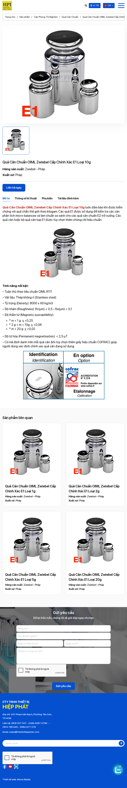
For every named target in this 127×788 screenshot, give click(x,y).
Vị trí (96, 5)
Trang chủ (10, 17)
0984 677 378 (28, 727)
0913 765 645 (10, 727)
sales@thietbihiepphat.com (24, 732)
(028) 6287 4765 (37, 723)
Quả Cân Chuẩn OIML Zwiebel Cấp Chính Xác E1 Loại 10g (43, 207)
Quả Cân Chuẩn (70, 17)
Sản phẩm (24, 17)
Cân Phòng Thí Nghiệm (46, 17)
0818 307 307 (18, 723)
